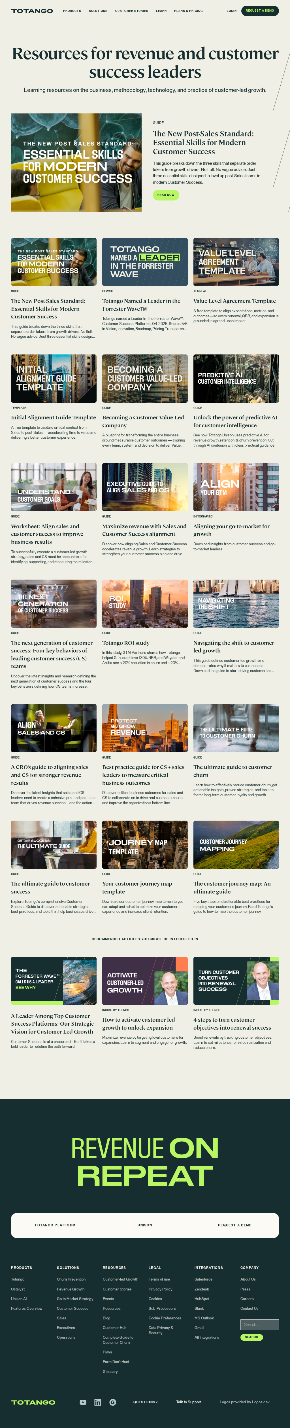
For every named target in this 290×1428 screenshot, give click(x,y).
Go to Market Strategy (75, 1299)
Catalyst (18, 1289)
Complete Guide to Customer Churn (118, 1340)
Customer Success (72, 1309)
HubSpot (202, 1299)
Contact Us (249, 1309)
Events (108, 1299)
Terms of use (159, 1279)
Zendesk (202, 1289)
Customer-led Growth (120, 1279)
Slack (199, 1309)
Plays (107, 1352)
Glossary (110, 1372)
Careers (247, 1299)
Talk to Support (188, 1402)
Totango (17, 1279)
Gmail (199, 1328)
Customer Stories (117, 1289)
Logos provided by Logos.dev (245, 1402)
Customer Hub (115, 1328)
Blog (106, 1318)
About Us (248, 1279)
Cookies (155, 1299)
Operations (66, 1338)
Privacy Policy (160, 1289)
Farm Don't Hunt (116, 1362)
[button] (72, 11)
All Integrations (207, 1338)
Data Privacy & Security (161, 1330)
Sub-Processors (162, 1309)
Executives (66, 1328)
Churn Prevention (71, 1279)
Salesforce (203, 1279)
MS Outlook (204, 1318)
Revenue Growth (70, 1289)
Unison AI (19, 1299)
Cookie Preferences (165, 1318)
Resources (112, 1309)
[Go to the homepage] (32, 11)
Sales (61, 1318)
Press (245, 1289)
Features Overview (26, 1309)
